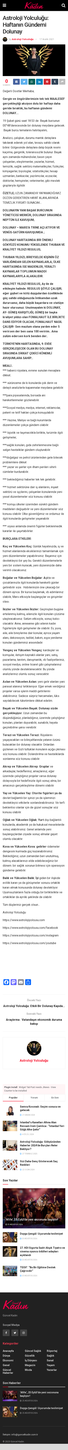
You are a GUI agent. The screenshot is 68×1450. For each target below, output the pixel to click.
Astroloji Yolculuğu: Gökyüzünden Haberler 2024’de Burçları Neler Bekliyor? (40, 1145)
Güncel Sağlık (33, 1350)
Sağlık (50, 1355)
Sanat (50, 1360)
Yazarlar (52, 1369)
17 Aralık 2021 (46, 39)
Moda (28, 1369)
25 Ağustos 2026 (15, 1224)
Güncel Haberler (8, 1371)
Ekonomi (8, 1360)
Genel (6, 1365)
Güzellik (30, 1355)
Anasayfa (8, 1350)
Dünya (6, 1355)
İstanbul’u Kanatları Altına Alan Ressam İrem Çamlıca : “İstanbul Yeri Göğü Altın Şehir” (42, 1126)
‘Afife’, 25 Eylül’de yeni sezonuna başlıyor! (31, 1219)
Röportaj (52, 1350)
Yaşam (51, 1365)
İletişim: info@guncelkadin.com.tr (20, 1434)
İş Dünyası (31, 1360)
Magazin (30, 1365)
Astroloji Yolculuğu (23, 39)
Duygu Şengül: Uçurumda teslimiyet (41, 1233)
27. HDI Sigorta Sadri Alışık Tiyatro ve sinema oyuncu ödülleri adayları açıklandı (42, 1251)
